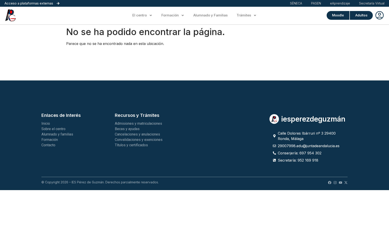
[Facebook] (329, 182)
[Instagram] (335, 182)
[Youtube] (340, 182)
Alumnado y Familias (210, 15)
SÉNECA (296, 3)
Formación (170, 15)
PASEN (316, 3)
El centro (139, 15)
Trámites (244, 15)
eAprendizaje (340, 3)
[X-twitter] (346, 182)
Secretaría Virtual (371, 3)
